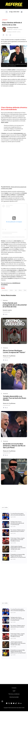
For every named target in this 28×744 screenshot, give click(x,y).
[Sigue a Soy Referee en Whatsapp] (14, 701)
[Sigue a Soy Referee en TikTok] (16, 703)
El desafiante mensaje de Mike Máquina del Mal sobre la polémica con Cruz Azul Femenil (18, 556)
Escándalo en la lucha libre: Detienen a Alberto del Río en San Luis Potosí (14, 446)
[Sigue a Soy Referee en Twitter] (9, 703)
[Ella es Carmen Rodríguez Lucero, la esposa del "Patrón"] (14, 377)
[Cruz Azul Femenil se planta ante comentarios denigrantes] (5, 516)
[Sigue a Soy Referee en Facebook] (6, 703)
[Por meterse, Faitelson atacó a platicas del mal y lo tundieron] (5, 532)
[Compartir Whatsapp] (10, 34)
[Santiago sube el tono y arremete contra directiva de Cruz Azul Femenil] (5, 524)
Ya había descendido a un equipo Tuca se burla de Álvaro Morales (14, 398)
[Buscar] (6, 11)
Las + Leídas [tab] (5, 507)
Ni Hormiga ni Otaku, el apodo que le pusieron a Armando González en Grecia (18, 539)
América (11, 290)
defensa (20, 290)
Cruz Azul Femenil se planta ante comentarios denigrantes (18, 514)
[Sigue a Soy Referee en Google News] (20, 703)
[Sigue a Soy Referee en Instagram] (11, 703)
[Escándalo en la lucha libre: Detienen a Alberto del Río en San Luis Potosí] (14, 472)
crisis (16, 290)
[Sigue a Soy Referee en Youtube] (13, 703)
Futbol (25, 290)
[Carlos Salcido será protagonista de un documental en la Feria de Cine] (14, 331)
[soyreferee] (14, 5)
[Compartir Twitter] (6, 34)
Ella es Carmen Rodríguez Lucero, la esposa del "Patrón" (14, 351)
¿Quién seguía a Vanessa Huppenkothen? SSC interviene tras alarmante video (18, 548)
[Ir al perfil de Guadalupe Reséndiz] (4, 29)
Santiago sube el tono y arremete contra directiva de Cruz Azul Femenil (17, 523)
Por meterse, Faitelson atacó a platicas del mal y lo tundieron (18, 530)
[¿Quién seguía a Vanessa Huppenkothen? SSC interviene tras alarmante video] (5, 549)
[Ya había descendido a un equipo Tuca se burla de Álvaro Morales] (14, 424)
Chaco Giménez (5, 290)
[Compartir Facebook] (3, 34)
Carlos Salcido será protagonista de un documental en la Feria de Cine (15, 305)
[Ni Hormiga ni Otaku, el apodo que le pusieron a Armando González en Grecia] (5, 540)
